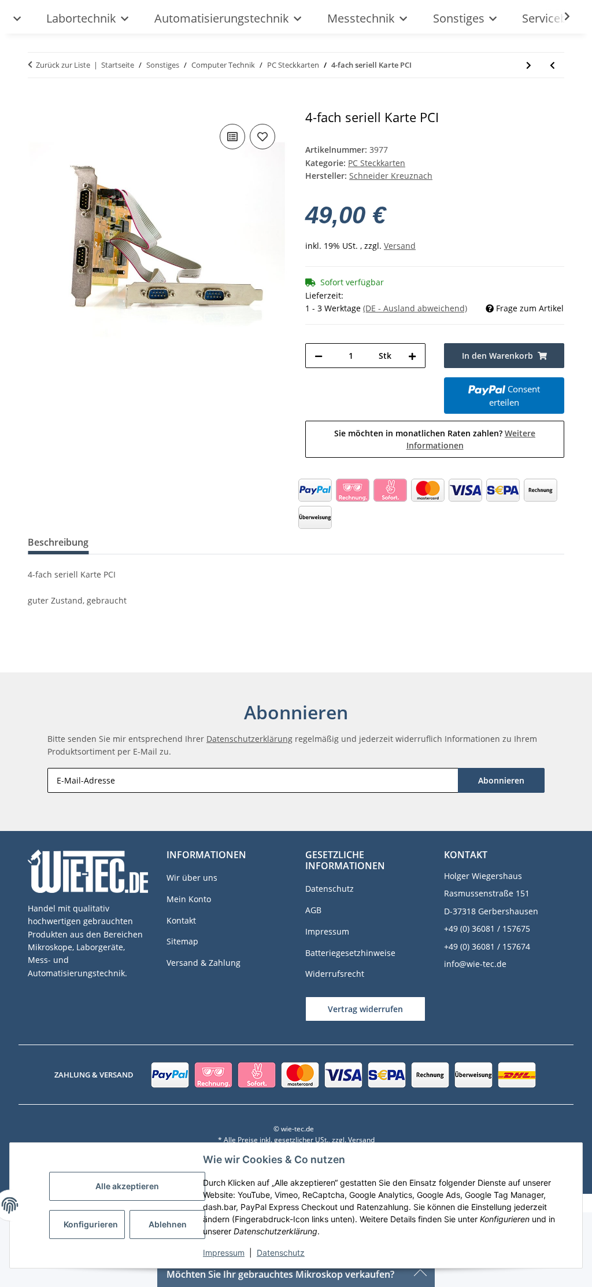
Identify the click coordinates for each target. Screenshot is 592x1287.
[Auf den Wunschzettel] (262, 136)
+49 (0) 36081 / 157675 (487, 928)
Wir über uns (191, 877)
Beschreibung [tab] (58, 542)
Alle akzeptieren (127, 1186)
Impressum (224, 1252)
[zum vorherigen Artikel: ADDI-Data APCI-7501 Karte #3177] (552, 65)
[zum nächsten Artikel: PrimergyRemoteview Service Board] (529, 65)
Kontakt (181, 920)
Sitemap (182, 941)
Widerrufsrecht (334, 973)
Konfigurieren (91, 1224)
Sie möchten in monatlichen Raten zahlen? (434, 439)
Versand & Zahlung (203, 962)
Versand (400, 245)
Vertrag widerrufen (365, 1008)
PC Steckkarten (376, 162)
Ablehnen (168, 1224)
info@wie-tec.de (475, 963)
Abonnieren (501, 780)
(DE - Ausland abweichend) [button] (415, 308)
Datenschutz (281, 1252)
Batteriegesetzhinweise (350, 952)
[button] (560, 16)
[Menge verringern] (318, 355)
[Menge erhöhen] (412, 355)
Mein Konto (188, 898)
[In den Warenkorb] (37, 103)
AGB (313, 909)
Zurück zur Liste (63, 65)
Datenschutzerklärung (249, 738)
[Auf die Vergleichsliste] (232, 136)
